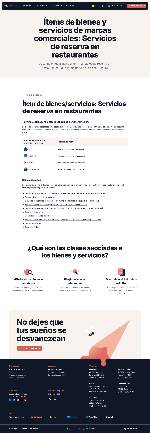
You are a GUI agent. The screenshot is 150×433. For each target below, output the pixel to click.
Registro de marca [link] (55, 369)
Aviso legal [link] (13, 429)
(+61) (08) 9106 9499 (97, 406)
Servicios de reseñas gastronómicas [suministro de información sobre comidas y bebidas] (64, 208)
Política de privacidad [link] (29, 429)
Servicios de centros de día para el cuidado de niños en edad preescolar (56, 204)
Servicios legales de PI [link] (57, 375)
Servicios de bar (32, 227)
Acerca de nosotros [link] (17, 369)
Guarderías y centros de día (37, 216)
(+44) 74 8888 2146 (97, 378)
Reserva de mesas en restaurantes (40, 197)
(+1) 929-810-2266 (125, 378)
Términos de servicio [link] (17, 378)
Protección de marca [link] (56, 372)
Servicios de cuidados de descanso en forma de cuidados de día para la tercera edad (62, 201)
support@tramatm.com (18, 394)
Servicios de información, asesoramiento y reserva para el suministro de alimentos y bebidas (65, 193)
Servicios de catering (34, 212)
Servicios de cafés (33, 223)
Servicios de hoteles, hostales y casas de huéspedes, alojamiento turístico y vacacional (63, 219)
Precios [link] (12, 372)
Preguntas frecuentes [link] (17, 375)
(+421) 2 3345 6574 (126, 392)
